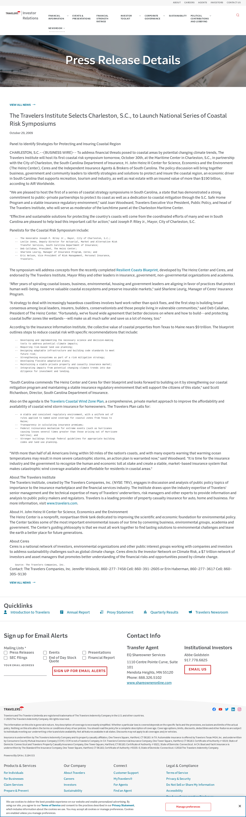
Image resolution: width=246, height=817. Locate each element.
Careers (189, 3)
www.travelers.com (62, 503)
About (177, 3)
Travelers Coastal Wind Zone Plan (77, 401)
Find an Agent (123, 790)
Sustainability (73, 790)
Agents (202, 3)
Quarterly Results (164, 612)
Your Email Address (19, 665)
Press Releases (22, 652)
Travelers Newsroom (211, 612)
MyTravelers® (123, 778)
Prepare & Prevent (16, 790)
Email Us (198, 669)
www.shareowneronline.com (149, 683)
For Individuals (13, 773)
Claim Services (13, 784)
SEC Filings (18, 658)
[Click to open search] (238, 15)
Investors (217, 3)
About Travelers (74, 773)
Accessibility (174, 790)
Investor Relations (30, 16)
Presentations (99, 652)
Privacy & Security (178, 778)
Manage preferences (188, 807)
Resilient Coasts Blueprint (137, 270)
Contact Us (234, 3)
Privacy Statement (123, 805)
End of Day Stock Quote (62, 659)
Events (54, 652)
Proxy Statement (120, 612)
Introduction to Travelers (30, 612)
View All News (20, 105)
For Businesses (13, 778)
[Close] (240, 806)
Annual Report (78, 612)
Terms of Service (177, 773)
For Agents (121, 784)
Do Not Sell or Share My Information (190, 784)
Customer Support (126, 773)
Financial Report (101, 658)
